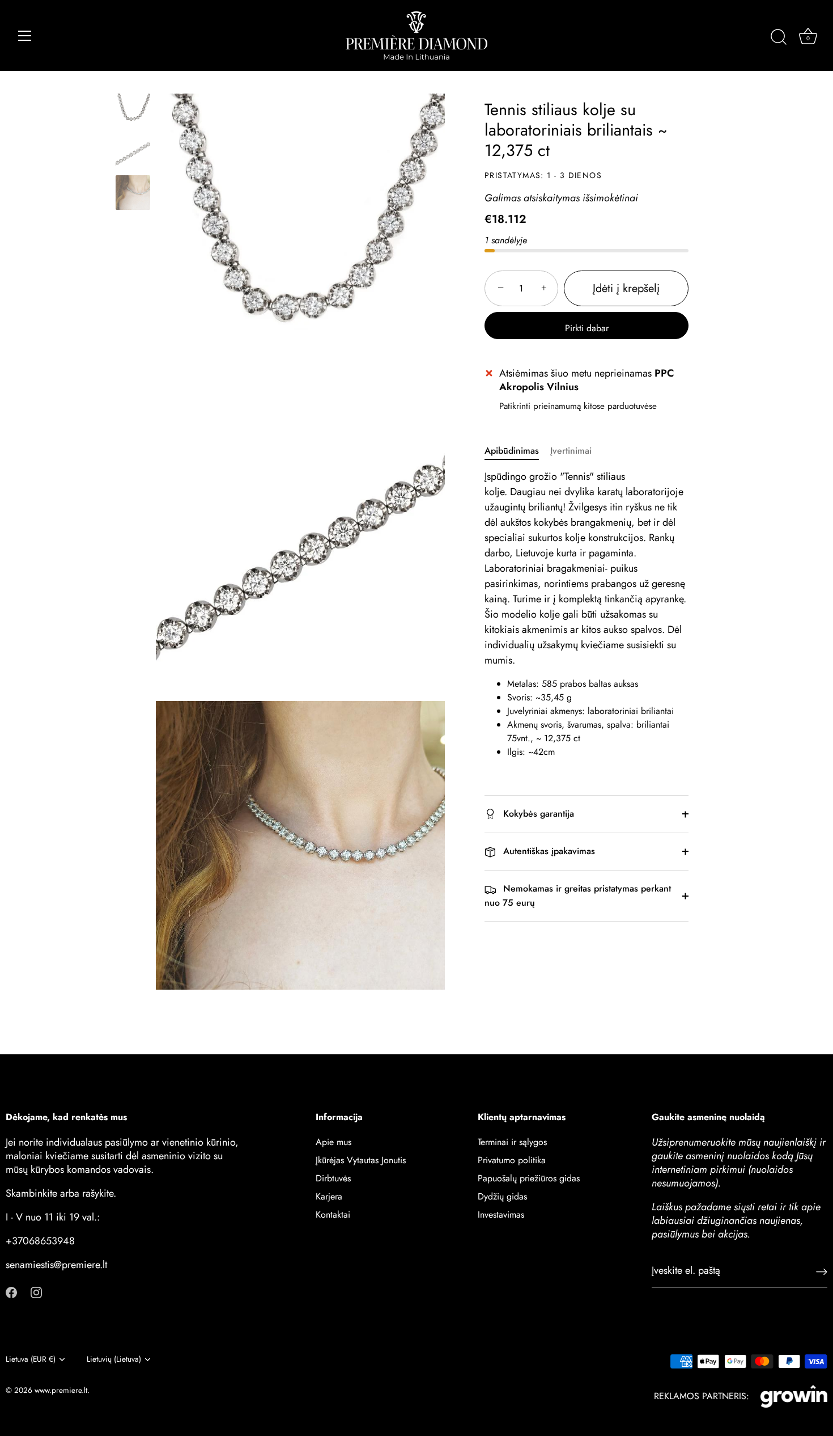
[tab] (517, 451)
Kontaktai (333, 1214)
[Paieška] (778, 37)
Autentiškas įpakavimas (547, 851)
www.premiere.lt (61, 1390)
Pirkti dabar (587, 328)
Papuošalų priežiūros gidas (529, 1178)
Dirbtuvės (333, 1178)
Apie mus (333, 1141)
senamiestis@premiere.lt (56, 1264)
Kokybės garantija (537, 813)
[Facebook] (11, 1291)
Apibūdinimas (511, 450)
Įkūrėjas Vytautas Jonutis (361, 1160)
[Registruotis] (821, 1271)
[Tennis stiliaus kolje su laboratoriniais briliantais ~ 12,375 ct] (133, 111)
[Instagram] (36, 1291)
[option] (132, 112)
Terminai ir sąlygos (512, 1141)
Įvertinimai (571, 450)
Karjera (329, 1196)
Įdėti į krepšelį (626, 288)
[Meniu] (24, 35)
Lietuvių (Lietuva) (114, 1359)
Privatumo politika (512, 1160)
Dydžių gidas (502, 1196)
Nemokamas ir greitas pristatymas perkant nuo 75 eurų (577, 896)
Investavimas (501, 1214)
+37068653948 (40, 1241)
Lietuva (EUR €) (31, 1359)
